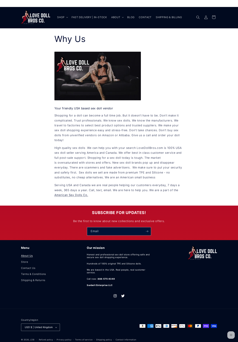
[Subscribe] (147, 231)
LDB (32, 339)
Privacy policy (64, 339)
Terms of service (83, 339)
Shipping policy (104, 339)
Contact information (126, 339)
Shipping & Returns (33, 280)
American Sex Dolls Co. (71, 195)
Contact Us (28, 268)
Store (24, 261)
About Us (27, 255)
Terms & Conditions (33, 274)
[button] (62, 17)
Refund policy (46, 339)
